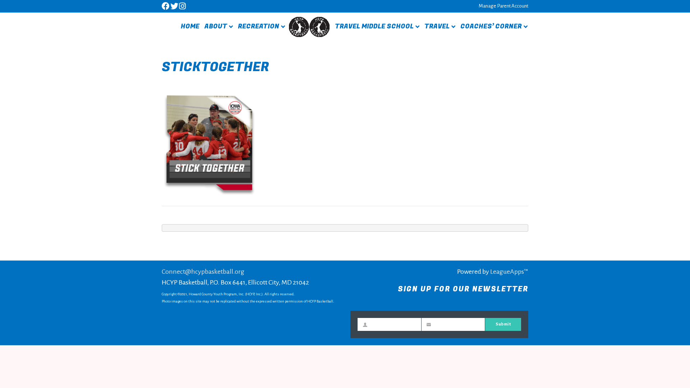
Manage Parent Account (503, 6)
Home (190, 26)
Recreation (258, 26)
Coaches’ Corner (491, 26)
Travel (437, 26)
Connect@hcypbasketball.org (203, 271)
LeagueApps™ (509, 271)
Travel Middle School (374, 26)
